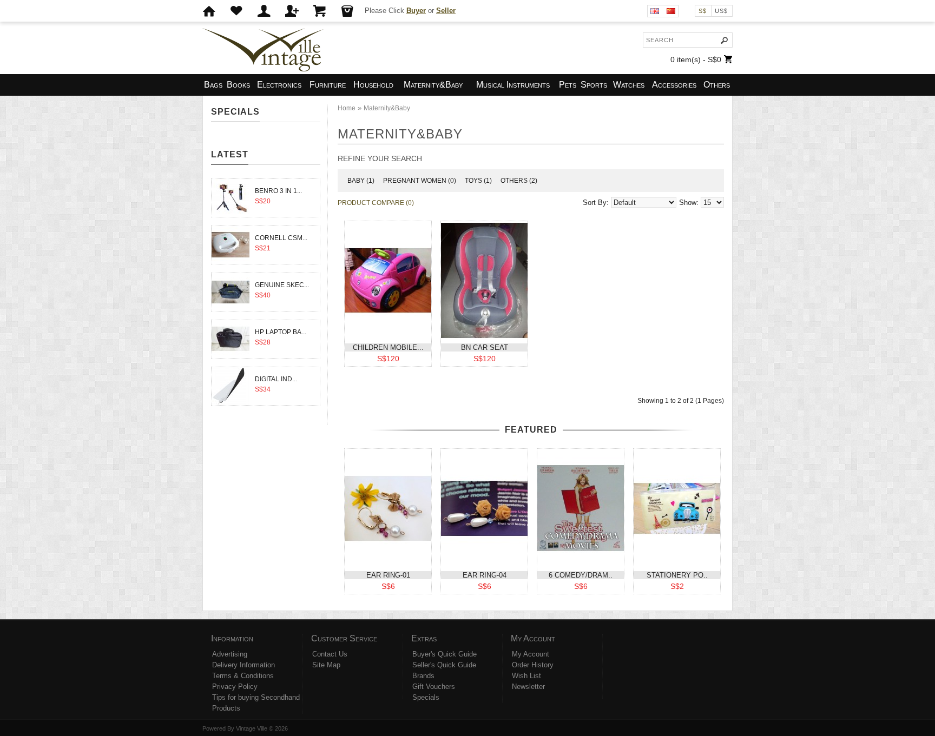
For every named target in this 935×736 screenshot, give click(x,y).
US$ (721, 11)
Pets (567, 84)
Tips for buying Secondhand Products (256, 702)
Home (346, 108)
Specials (425, 697)
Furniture (328, 84)
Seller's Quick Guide (444, 665)
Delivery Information (243, 665)
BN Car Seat (484, 347)
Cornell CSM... (281, 238)
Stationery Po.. (677, 575)
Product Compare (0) (376, 203)
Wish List (526, 676)
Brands (423, 676)
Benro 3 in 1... (278, 191)
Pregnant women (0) (419, 180)
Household (373, 84)
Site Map (326, 665)
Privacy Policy (235, 686)
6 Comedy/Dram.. (581, 575)
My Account (530, 654)
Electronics (279, 84)
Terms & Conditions (243, 676)
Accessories (674, 84)
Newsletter (528, 686)
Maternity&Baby (433, 84)
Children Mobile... (388, 347)
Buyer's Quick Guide (444, 654)
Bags (213, 84)
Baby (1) (360, 180)
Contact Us (329, 654)
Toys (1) (478, 180)
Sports (594, 84)
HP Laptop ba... (280, 332)
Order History (533, 665)
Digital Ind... (276, 379)
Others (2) (519, 180)
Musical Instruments (513, 84)
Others (716, 84)
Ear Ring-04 (484, 575)
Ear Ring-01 (388, 575)
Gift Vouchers (433, 686)
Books (238, 84)
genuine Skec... (282, 285)
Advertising (229, 654)
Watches (628, 84)
